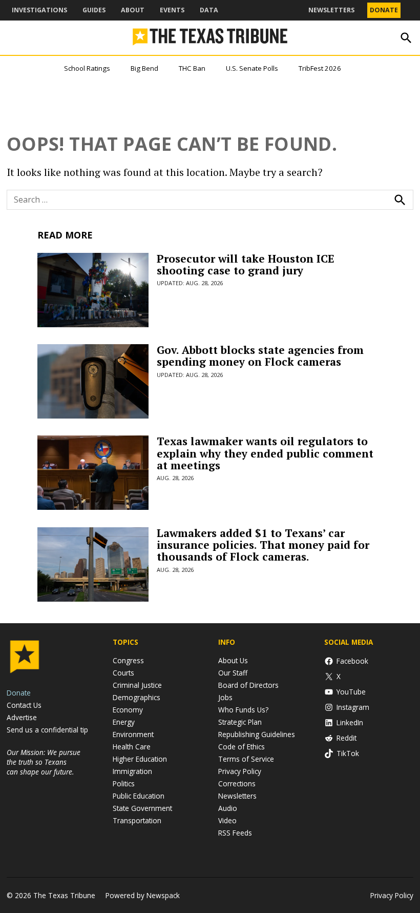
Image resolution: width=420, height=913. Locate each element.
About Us (233, 660)
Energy (124, 722)
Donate (384, 10)
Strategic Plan (240, 722)
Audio (227, 808)
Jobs (225, 697)
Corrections (237, 783)
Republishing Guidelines (256, 734)
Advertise (22, 717)
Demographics (136, 697)
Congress (128, 660)
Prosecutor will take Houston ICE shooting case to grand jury (245, 264)
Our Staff (232, 673)
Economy (128, 709)
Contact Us (24, 705)
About (132, 10)
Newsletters (331, 10)
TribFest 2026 (320, 68)
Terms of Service (246, 759)
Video (227, 820)
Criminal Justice (137, 685)
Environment (133, 734)
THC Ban (192, 68)
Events (172, 10)
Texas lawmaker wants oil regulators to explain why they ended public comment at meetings (265, 453)
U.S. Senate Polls (252, 68)
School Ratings (87, 68)
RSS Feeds (235, 833)
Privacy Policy (239, 771)
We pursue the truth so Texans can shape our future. (43, 762)
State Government (142, 808)
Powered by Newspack (143, 895)
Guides (94, 10)
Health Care (132, 746)
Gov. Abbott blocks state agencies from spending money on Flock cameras (260, 356)
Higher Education (140, 759)
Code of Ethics (241, 746)
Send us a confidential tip (47, 730)
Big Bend (144, 68)
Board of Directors (248, 685)
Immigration (132, 771)
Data (209, 10)
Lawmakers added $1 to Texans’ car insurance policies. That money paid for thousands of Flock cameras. (263, 545)
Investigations (39, 10)
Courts (123, 673)
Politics (124, 783)
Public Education (138, 796)
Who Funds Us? (243, 709)
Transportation (137, 820)
